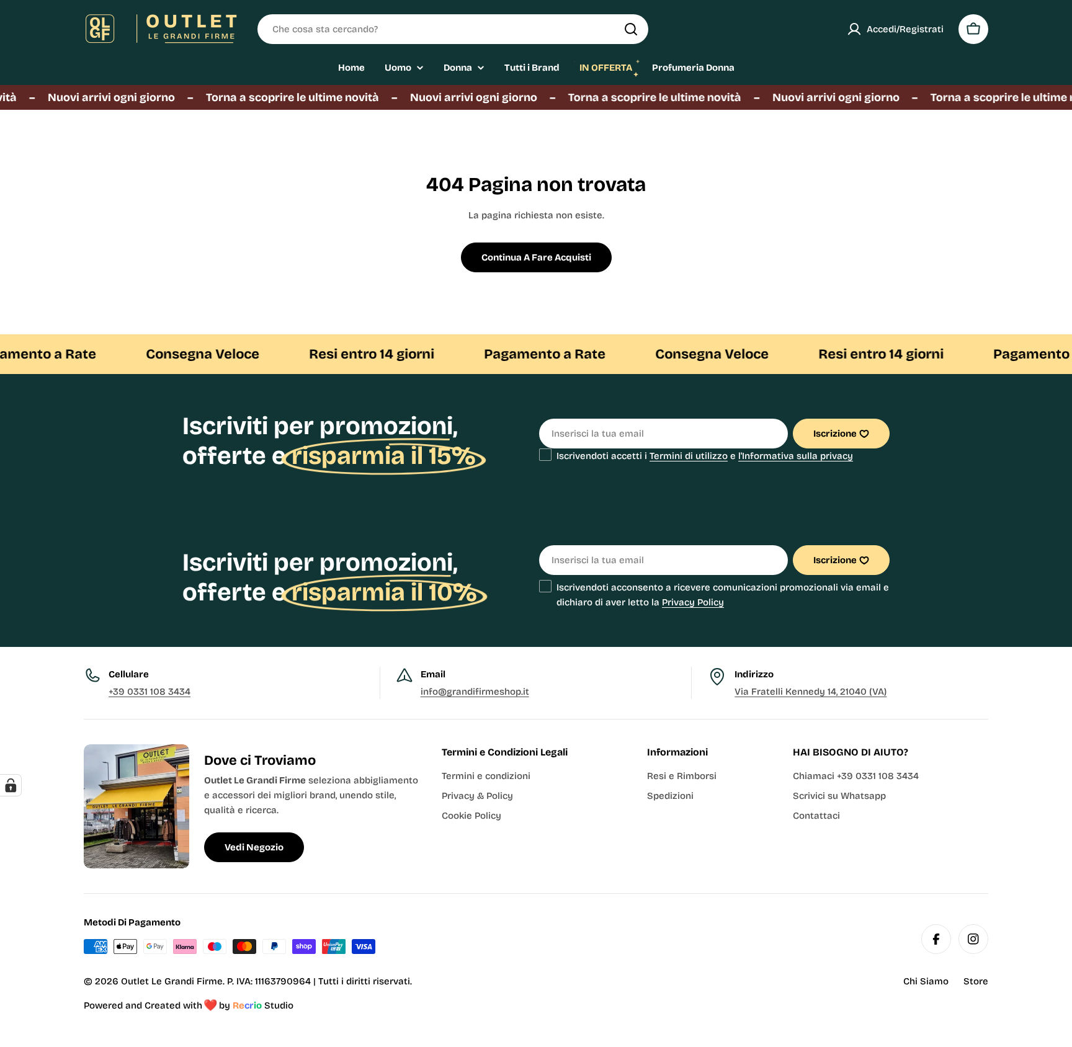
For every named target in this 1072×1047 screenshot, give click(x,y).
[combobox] (452, 29)
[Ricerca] (630, 29)
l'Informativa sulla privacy (795, 455)
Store (975, 981)
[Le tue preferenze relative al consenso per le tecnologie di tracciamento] (10, 785)
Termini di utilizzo (689, 455)
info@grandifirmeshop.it (475, 691)
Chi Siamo (926, 981)
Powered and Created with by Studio (188, 1005)
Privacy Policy (693, 602)
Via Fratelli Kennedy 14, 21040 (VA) (811, 691)
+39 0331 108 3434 (149, 691)
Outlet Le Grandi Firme (172, 981)
